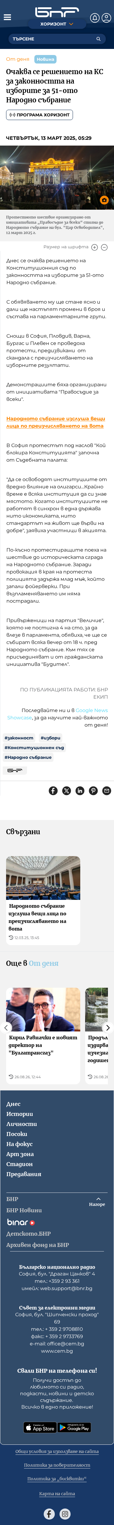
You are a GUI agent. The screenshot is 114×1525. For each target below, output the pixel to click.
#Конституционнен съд (34, 747)
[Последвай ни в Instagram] (65, 1514)
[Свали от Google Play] (74, 1427)
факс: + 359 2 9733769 (57, 1336)
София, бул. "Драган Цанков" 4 (57, 1274)
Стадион (19, 1164)
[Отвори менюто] (7, 17)
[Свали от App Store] (40, 1427)
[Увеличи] (94, 247)
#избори (50, 738)
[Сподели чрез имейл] (107, 791)
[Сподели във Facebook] (53, 791)
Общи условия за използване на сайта (57, 1451)
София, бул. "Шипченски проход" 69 (57, 1318)
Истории (19, 1113)
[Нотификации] (95, 18)
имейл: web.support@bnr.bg (57, 1288)
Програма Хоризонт (43, 115)
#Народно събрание (28, 757)
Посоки (16, 1134)
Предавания (23, 1174)
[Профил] (106, 18)
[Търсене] (98, 39)
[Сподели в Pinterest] (93, 791)
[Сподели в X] (66, 791)
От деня (17, 59)
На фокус (19, 1144)
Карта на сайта (57, 1493)
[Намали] (104, 247)
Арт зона (20, 1154)
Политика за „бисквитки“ (57, 1479)
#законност (19, 738)
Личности (21, 1124)
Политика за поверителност (57, 1465)
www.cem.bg (57, 1351)
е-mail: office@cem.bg (57, 1344)
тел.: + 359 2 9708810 (57, 1329)
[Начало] (57, 12)
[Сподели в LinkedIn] (80, 791)
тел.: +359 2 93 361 (57, 1281)
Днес (13, 1103)
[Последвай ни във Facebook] (49, 1514)
